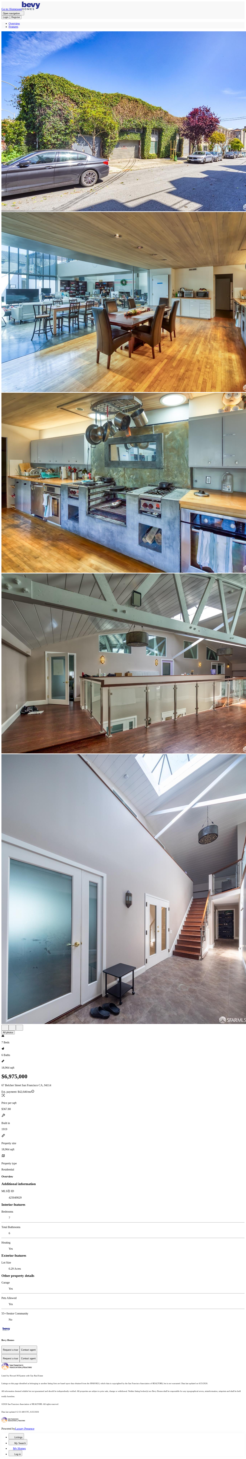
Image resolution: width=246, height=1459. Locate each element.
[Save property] (12, 1028)
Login (5, 17)
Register (15, 17)
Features (13, 26)
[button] (123, 121)
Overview (14, 23)
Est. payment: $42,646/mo (16, 1091)
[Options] (5, 1028)
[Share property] (19, 1028)
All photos (8, 1032)
